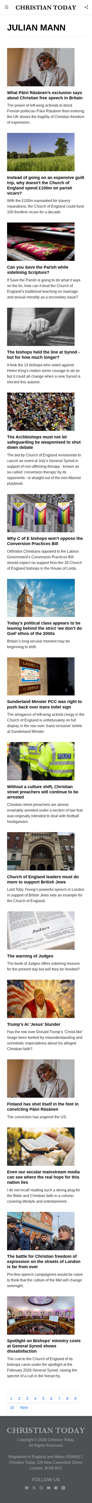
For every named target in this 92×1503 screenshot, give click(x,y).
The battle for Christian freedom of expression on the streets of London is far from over (43, 1261)
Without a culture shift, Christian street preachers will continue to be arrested (42, 792)
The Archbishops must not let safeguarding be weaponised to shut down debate (44, 442)
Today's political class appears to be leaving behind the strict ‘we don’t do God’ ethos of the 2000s (44, 628)
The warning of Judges (30, 956)
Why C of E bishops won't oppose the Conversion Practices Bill (45, 541)
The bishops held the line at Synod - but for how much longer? (43, 355)
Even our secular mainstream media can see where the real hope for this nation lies (43, 1177)
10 (12, 1408)
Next (24, 1408)
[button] (6, 8)
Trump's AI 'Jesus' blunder (33, 1024)
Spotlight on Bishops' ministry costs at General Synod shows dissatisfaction (44, 1346)
